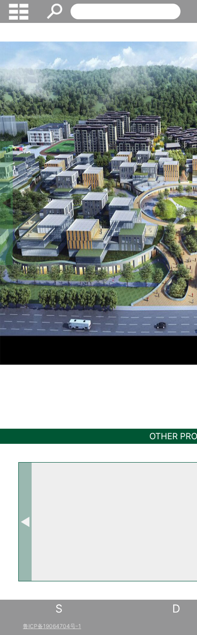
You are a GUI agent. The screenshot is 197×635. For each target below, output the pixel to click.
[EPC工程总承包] (151, 521)
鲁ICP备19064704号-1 (52, 626)
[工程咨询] (67, 521)
